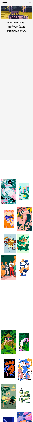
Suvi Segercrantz (4, 2)
